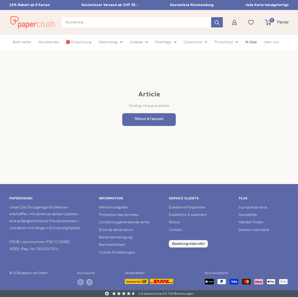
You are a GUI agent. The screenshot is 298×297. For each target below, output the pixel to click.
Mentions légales (113, 207)
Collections (192, 42)
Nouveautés (48, 42)
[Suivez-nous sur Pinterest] (89, 282)
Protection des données (119, 214)
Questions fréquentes (187, 207)
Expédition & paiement (188, 214)
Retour (174, 222)
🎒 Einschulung (78, 42)
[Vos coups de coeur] (252, 22)
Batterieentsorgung (115, 237)
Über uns (271, 42)
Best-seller (22, 42)
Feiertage (163, 42)
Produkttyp (223, 42)
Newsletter (248, 214)
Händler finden (251, 222)
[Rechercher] (217, 22)
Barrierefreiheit (112, 244)
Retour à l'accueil (149, 118)
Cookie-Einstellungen (117, 252)
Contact (175, 230)
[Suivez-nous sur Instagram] (80, 282)
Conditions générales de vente (124, 222)
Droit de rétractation (116, 230)
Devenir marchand (254, 230)
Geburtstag (108, 42)
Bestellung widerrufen (188, 244)
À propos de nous (253, 207)
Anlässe (136, 42)
